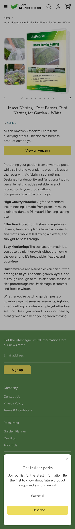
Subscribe (37, 510)
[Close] (67, 459)
